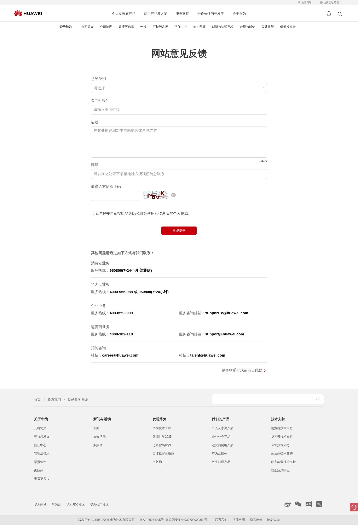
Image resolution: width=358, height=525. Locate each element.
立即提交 (179, 230)
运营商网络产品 (222, 445)
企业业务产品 (221, 436)
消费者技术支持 (282, 428)
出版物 (157, 462)
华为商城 (40, 504)
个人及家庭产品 (123, 13)
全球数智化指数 (163, 453)
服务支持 (182, 13)
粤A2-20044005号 (152, 519)
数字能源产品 (221, 462)
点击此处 (255, 370)
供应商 (38, 470)
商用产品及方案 (155, 13)
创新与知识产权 (222, 26)
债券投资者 (288, 26)
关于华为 (239, 13)
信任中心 (180, 26)
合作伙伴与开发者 (210, 13)
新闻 (96, 428)
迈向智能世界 (161, 445)
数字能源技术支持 (283, 462)
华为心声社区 (99, 504)
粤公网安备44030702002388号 (186, 519)
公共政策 (267, 26)
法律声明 (238, 519)
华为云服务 (219, 453)
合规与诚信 (247, 26)
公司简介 (87, 26)
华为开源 (199, 26)
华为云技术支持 (282, 436)
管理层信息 (126, 26)
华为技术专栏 (161, 428)
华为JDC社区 (75, 504)
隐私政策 (256, 519)
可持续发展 (160, 26)
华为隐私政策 (136, 213)
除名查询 (273, 519)
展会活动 (99, 436)
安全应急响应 (280, 470)
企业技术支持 (280, 445)
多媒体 (98, 445)
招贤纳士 (40, 462)
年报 (143, 26)
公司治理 (106, 26)
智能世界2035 (162, 436)
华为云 (56, 504)
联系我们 (54, 399)
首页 (37, 399)
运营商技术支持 (282, 453)
